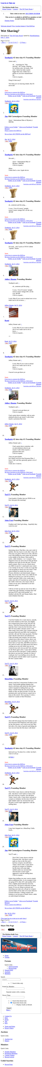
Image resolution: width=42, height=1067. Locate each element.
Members (7, 973)
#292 (10, 533)
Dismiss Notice (9, 20)
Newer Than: (6, 995)
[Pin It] (7, 103)
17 (17, 42)
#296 (10, 734)
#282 (10, 141)
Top (6, 1021)
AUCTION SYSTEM (32, 13)
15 (13, 42)
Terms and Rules (10, 1026)
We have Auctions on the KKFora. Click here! (19, 94)
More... (8, 1010)
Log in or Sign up (8, 3)
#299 (10, 837)
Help (6, 1018)
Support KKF (9, 970)
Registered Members (11, 1053)
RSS (6, 1023)
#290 (10, 481)
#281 (10, 103)
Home (6, 955)
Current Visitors (9, 1055)
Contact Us (8, 1016)
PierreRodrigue (34, 35)
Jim (6, 116)
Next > (24, 42)
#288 (10, 389)
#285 (10, 266)
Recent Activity (9, 1057)
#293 (10, 602)
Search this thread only (19, 1001)
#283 (10, 187)
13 (9, 42)
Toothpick (9, 58)
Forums (7, 957)
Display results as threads (24, 1005)
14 (11, 42)
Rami (7, 321)
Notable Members (10, 1052)
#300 (10, 915)
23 (21, 42)
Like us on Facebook (28, 96)
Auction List (8, 1039)
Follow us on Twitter (14, 96)
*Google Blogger (38, 96)
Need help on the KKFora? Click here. (32, 99)
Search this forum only (19, 1003)
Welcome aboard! (6, 26)
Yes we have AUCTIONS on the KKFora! (18, 134)
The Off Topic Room (16, 35)
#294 (10, 665)
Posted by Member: (8, 986)
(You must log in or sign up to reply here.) (14, 918)
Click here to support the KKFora (15, 92)
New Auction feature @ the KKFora (23, 26)
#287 (10, 343)
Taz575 (7, 495)
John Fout (9, 520)
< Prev (3, 42)
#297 (10, 774)
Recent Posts (13, 968)
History (7, 1041)
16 (15, 42)
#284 (10, 229)
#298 (10, 811)
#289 (10, 426)
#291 (10, 507)
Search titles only (17, 983)
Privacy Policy (9, 1028)
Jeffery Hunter (10, 279)
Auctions (7, 972)
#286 (10, 307)
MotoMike (9, 679)
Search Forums (13, 966)
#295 (10, 703)
